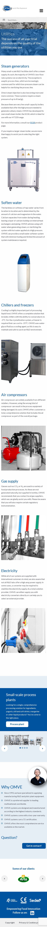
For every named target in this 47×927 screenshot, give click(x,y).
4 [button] (27, 748)
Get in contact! (34, 845)
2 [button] (22, 748)
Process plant (17, 724)
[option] (23, 739)
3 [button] (24, 748)
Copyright (10, 922)
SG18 (32, 122)
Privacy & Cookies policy (30, 922)
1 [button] (20, 748)
